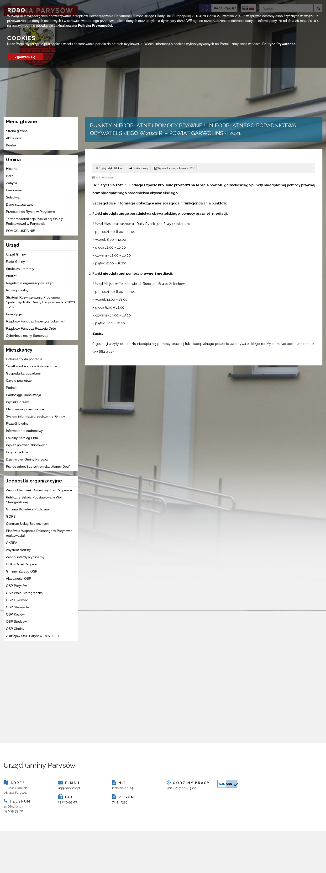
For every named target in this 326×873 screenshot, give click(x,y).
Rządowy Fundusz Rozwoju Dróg (31, 328)
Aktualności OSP (18, 578)
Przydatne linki (17, 452)
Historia (11, 169)
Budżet (11, 276)
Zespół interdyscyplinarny (25, 557)
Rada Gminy (15, 261)
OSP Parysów (16, 586)
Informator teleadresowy (24, 431)
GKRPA (11, 543)
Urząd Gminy (16, 254)
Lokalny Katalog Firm (22, 438)
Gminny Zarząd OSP (21, 571)
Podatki (11, 388)
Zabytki (11, 183)
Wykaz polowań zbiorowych (26, 445)
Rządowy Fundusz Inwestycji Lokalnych (36, 321)
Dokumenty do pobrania (24, 359)
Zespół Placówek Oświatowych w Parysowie (39, 490)
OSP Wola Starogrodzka (24, 593)
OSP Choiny (15, 629)
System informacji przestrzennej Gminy (35, 416)
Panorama (14, 190)
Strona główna (17, 131)
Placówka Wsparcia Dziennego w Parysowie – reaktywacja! (40, 533)
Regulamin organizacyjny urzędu (30, 283)
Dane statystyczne (20, 204)
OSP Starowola (17, 607)
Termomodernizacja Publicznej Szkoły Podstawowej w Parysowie (34, 221)
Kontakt (11, 145)
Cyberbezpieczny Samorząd (27, 335)
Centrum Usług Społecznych (27, 523)
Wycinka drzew (17, 402)
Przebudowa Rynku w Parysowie (30, 212)
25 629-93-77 (67, 802)
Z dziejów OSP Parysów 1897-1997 (32, 636)
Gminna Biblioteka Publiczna (27, 509)
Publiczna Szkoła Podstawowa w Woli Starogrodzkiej (34, 499)
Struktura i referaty (20, 269)
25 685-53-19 (13, 806)
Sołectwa (13, 197)
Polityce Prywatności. (279, 43)
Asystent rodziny (18, 550)
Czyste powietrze (19, 380)
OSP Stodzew (16, 621)
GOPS (11, 516)
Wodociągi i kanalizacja (23, 395)
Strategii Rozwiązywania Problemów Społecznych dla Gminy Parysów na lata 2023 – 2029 (40, 302)
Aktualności (14, 138)
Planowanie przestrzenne (25, 409)
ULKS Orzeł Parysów (21, 564)
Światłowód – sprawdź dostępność (32, 366)
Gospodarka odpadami (23, 373)
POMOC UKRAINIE (20, 231)
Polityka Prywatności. (95, 25)
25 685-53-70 (13, 811)
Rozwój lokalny (17, 290)
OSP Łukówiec (17, 600)
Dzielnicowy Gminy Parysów (27, 459)
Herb (9, 176)
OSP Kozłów (15, 614)
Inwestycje (14, 314)
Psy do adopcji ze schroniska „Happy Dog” (38, 466)
